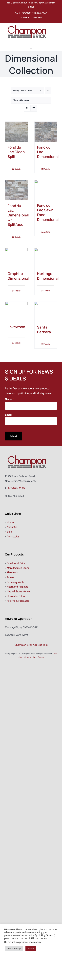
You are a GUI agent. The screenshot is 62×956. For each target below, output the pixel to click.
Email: (9, 414)
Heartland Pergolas (17, 586)
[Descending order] (48, 90)
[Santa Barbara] (46, 312)
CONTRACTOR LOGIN (31, 17)
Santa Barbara (44, 329)
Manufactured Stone (18, 567)
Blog (9, 531)
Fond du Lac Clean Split (16, 152)
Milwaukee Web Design (34, 657)
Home (10, 522)
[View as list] (34, 108)
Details (18, 169)
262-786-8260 (39, 13)
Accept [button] (30, 948)
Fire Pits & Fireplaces (18, 600)
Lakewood (16, 326)
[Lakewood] (16, 311)
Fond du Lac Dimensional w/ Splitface (18, 215)
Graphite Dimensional (18, 276)
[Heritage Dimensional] (46, 258)
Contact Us (13, 536)
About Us (12, 527)
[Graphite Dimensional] (16, 258)
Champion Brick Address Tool (31, 644)
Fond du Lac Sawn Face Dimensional (48, 212)
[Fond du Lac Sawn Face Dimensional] (46, 190)
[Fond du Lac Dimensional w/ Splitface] (16, 190)
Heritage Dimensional (48, 276)
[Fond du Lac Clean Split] (16, 132)
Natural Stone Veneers (19, 591)
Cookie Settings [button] (14, 948)
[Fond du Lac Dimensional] (46, 132)
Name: (9, 399)
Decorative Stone (16, 596)
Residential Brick (16, 563)
